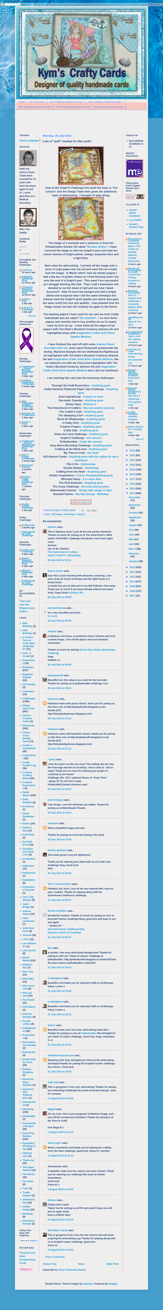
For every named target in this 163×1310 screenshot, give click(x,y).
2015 (133, 488)
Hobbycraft (29, 872)
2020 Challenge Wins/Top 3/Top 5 (72, 107)
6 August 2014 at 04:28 (60, 1219)
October (134, 512)
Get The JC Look (134, 350)
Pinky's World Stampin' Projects (133, 373)
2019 (133, 469)
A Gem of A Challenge (28, 550)
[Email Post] (82, 510)
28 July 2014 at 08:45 (59, 620)
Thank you (28, 1160)
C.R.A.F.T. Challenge (27, 308)
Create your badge (24, 253)
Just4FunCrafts (135, 318)
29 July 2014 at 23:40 (59, 839)
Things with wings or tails (95, 490)
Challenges (69, 514)
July (131, 529)
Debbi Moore (26, 794)
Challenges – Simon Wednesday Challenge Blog (28, 445)
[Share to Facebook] (93, 510)
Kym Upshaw (23, 247)
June (132, 534)
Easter (26, 823)
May (131, 539)
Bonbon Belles (96, 246)
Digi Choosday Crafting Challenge (27, 404)
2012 (133, 572)
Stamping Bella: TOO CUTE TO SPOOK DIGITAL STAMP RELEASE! (134, 252)
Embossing (88, 464)
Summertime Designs (29, 1124)
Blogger (112, 1283)
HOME (21, 102)
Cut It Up (27, 270)
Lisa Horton (29, 950)
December (134, 497)
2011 (132, 576)
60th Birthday (27, 632)
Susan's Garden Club (136, 225)
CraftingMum (55, 978)
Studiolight (29, 1116)
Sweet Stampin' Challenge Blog (27, 561)
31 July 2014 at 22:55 (59, 1071)
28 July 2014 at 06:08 (59, 597)
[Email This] (87, 510)
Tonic (26, 1188)
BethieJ (52, 1200)
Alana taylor (54, 1143)
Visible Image (26, 1208)
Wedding (28, 1213)
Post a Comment (55, 1256)
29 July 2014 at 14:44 (59, 812)
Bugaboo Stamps (28, 676)
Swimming (91, 467)
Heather (52, 631)
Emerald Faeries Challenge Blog (66, 929)
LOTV (26, 939)
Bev (50, 948)
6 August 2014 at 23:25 (60, 1249)
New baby (28, 978)
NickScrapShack (57, 850)
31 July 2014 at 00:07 (59, 900)
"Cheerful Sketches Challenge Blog (27, 290)
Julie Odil (53, 1082)
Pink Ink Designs (27, 1015)
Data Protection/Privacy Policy (108, 107)
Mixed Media (26, 959)
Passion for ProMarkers (28, 414)
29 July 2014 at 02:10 (59, 789)
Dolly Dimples (27, 801)
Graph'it (81, 514)
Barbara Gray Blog (134, 291)
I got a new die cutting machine (134, 339)
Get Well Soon (27, 843)
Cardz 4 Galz (26, 300)
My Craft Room (37, 102)
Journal (27, 935)
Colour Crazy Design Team (26, 737)
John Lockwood (28, 919)
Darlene (52, 527)
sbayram (88, 1283)
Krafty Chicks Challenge (27, 506)
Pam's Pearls (135, 426)
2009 (133, 586)
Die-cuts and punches (95, 486)
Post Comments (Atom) (72, 1269)
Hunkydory (29, 879)
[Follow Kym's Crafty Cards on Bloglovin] (81, 503)
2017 (133, 479)
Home (81, 1264)
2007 (133, 595)
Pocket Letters (26, 1022)
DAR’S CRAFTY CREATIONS (64, 555)
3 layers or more (93, 396)
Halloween (28, 865)
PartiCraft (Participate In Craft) (134, 270)
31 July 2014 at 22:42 (59, 991)
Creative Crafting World (27, 775)
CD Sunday (29, 684)
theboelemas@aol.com (61, 1055)
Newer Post (49, 1264)
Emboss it (89, 404)
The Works (29, 1174)
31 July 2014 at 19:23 (59, 967)
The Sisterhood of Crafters (63, 552)
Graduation (29, 858)
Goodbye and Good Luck (28, 851)
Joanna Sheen (27, 912)
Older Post (112, 1264)
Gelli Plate (28, 834)
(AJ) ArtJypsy (56, 800)
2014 (133, 493)
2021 (133, 460)
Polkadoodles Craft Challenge (28, 534)
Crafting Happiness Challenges (28, 382)
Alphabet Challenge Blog (27, 278)
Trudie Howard (27, 1194)
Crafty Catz (28, 525)
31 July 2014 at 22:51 (59, 1044)
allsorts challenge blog (27, 572)
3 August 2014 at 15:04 (60, 1189)
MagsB (52, 1109)
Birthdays (57, 514)
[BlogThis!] (89, 510)
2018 (133, 474)
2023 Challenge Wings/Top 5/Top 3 (66, 102)
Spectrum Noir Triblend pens (28, 1093)
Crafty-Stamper (133, 413)
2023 (133, 450)
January (134, 561)
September (135, 517)
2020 (133, 464)
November (135, 505)
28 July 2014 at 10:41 (59, 688)
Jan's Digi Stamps (28, 898)
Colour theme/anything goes (95, 475)
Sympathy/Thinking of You (29, 1146)
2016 (133, 483)
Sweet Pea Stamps (28, 1134)
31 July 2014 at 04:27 (59, 937)
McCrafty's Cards (57, 1230)
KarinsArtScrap (57, 608)
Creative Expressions (29, 785)
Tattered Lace (27, 1154)
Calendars (28, 691)
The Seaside (87, 317)
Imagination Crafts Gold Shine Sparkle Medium (83, 359)
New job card (27, 994)
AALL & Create (27, 654)
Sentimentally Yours (29, 1060)
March (132, 548)
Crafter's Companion (29, 747)
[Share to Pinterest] (96, 510)
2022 (133, 455)
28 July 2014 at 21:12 (59, 718)
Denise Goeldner (57, 910)
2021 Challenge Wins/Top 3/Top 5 (34, 107)
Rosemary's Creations (135, 239)
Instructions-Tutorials (29, 888)
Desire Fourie (55, 571)
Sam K (51, 1025)
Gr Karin (52, 616)
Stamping (28, 1109)
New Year (28, 971)
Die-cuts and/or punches (99, 407)
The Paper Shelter (27, 466)
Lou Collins (135, 220)
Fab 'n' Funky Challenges (28, 457)
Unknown (53, 699)
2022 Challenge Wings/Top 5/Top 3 (105, 102)
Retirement (29, 1052)
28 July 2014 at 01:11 (59, 560)
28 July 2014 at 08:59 (59, 664)
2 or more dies (92, 479)
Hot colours (94, 437)
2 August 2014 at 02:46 (60, 1098)
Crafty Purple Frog (29, 764)
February (134, 553)
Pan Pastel (29, 999)
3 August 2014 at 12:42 (60, 1155)
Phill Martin (29, 1006)
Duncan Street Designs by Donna (134, 391)
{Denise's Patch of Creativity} (64, 932)
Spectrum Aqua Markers (28, 1082)
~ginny (51, 759)
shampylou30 (55, 675)
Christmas (28, 725)
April (132, 544)
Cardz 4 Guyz (26, 423)
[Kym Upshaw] (20, 250)
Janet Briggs (26, 905)
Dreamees (28, 806)
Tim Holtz (28, 1181)
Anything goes (101, 385)
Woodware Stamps (29, 1222)
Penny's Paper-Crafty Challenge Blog (27, 480)
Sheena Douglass (28, 1070)
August (133, 525)
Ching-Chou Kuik (28, 707)
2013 (133, 567)
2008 (133, 591)
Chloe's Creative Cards (27, 718)
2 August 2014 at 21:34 (60, 1132)
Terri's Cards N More (59, 884)
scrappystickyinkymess (135, 333)
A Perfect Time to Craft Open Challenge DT (29, 643)
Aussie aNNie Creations (134, 213)
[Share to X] (91, 510)
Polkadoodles (88, 1033)
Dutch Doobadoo (28, 815)
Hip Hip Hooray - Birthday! (92, 494)
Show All (32, 316)
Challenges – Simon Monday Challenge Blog (28, 370)
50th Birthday (27, 625)
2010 (133, 581)
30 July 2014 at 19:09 (59, 873)
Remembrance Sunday (29, 1043)
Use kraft (92, 452)
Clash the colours (91, 441)
